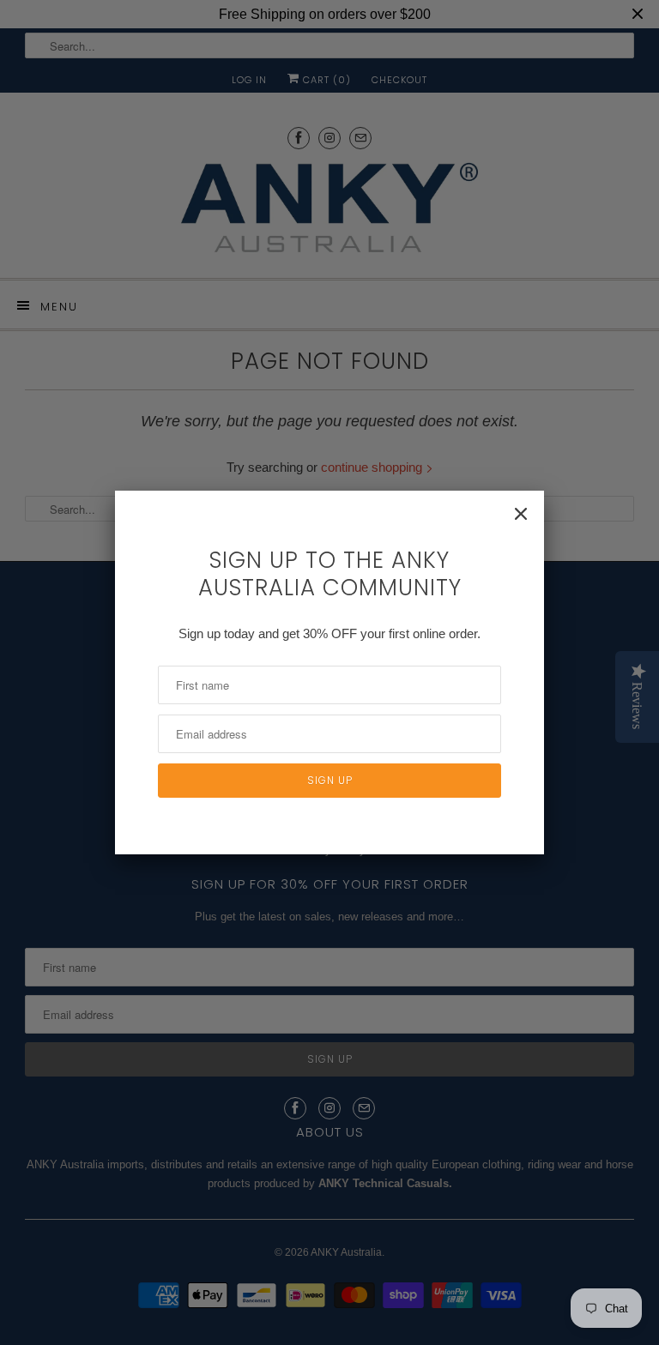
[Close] (521, 514)
